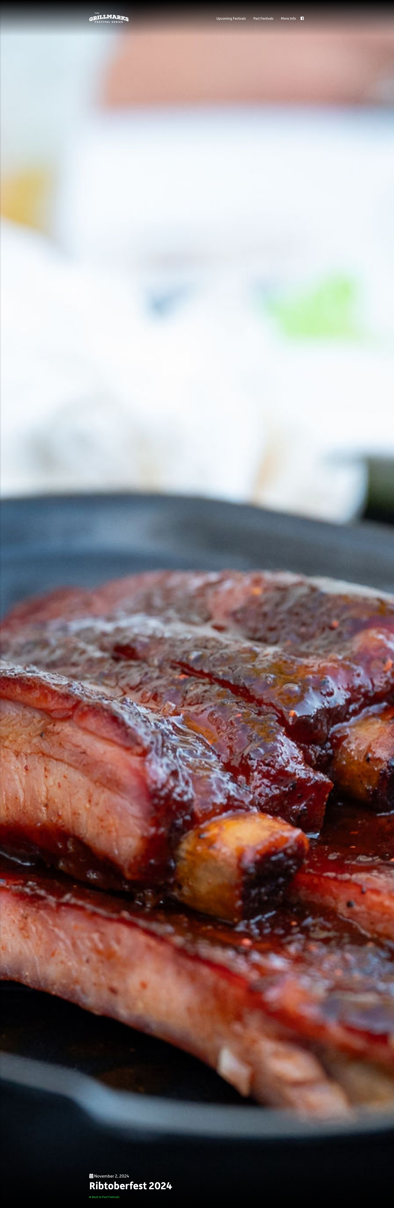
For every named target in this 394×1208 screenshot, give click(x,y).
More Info (288, 18)
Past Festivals (263, 18)
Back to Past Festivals (105, 1197)
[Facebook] (302, 18)
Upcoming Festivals (231, 18)
